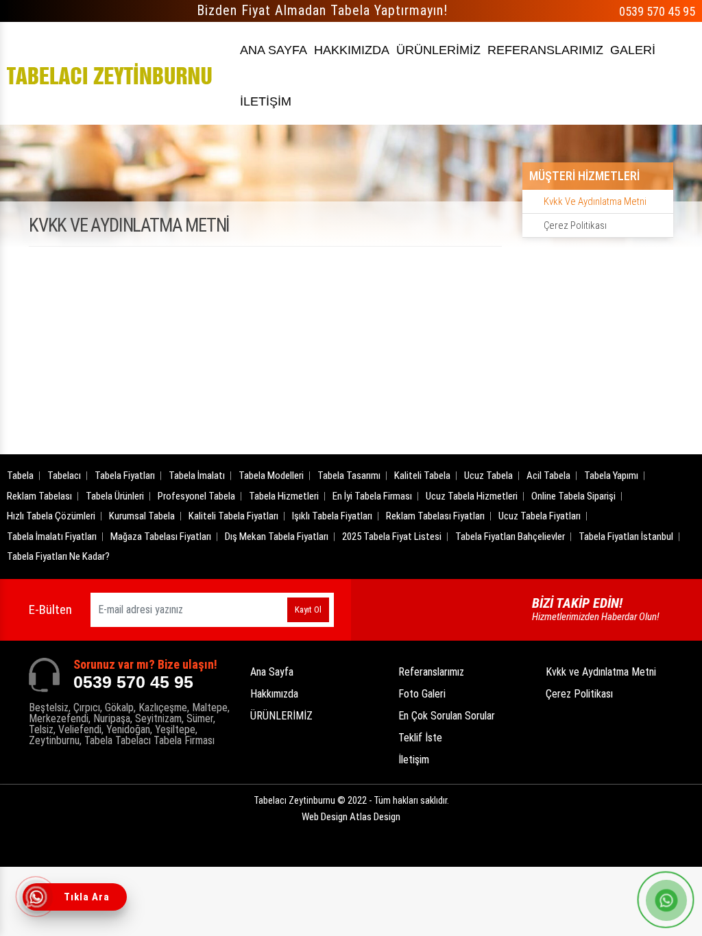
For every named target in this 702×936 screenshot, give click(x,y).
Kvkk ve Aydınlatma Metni (595, 201)
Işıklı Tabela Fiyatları (332, 516)
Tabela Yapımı (611, 475)
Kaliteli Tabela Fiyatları (233, 516)
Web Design (351, 817)
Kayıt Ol (308, 609)
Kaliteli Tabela (422, 475)
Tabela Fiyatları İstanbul (626, 536)
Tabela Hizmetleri (284, 496)
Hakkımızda (274, 693)
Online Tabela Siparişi (573, 496)
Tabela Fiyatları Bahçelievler (510, 536)
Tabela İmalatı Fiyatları (52, 536)
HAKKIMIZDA (351, 50)
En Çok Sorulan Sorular (446, 715)
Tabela (20, 475)
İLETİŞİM (265, 101)
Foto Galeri (422, 693)
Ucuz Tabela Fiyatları (539, 516)
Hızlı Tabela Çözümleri (51, 516)
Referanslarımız (431, 671)
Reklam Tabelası (39, 496)
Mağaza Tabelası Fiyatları (160, 536)
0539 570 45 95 (657, 11)
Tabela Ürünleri (115, 496)
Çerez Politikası (575, 225)
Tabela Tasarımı (348, 475)
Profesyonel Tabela (196, 496)
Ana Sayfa (271, 671)
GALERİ (632, 50)
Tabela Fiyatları (125, 475)
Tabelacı (64, 475)
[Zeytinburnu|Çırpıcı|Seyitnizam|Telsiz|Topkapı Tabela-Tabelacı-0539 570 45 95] (110, 73)
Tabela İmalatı (197, 475)
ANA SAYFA (273, 50)
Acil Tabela (548, 475)
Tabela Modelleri (271, 475)
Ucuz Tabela (488, 475)
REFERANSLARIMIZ (545, 50)
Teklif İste (420, 737)
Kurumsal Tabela (142, 516)
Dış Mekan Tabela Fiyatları (276, 536)
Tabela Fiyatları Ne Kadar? (58, 556)
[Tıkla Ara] (37, 898)
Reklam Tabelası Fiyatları (435, 516)
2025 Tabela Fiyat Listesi (391, 536)
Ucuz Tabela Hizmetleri (472, 496)
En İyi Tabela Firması (372, 496)
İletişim (413, 759)
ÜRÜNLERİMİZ (438, 50)
